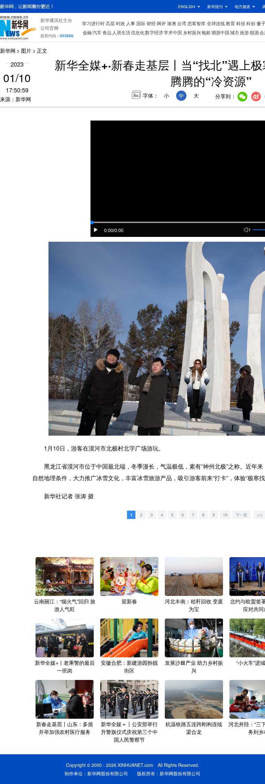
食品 (106, 32)
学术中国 (173, 32)
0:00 (108, 230)
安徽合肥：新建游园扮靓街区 (129, 666)
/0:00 (118, 230)
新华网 (8, 50)
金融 (87, 32)
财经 (151, 23)
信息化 (137, 32)
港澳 (171, 23)
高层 (110, 23)
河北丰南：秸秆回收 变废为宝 (194, 605)
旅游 (244, 32)
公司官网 (49, 28)
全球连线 (216, 23)
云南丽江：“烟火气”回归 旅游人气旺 (64, 605)
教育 (230, 23)
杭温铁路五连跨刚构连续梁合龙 (193, 728)
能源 (254, 32)
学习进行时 (93, 23)
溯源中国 (220, 32)
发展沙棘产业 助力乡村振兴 (194, 666)
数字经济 (154, 32)
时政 (120, 23)
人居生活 (121, 32)
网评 (161, 23)
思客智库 (196, 23)
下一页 (241, 514)
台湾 (181, 23)
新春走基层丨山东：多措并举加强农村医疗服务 (64, 728)
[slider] (92, 223)
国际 (140, 23)
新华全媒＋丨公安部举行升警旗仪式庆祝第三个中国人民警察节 (129, 731)
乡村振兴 (192, 32)
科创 (250, 23)
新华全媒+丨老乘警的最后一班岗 (65, 666)
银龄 (206, 32)
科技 (240, 23)
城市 (234, 32)
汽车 (96, 32)
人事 (130, 23)
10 (225, 514)
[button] (96, 230)
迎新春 (129, 601)
